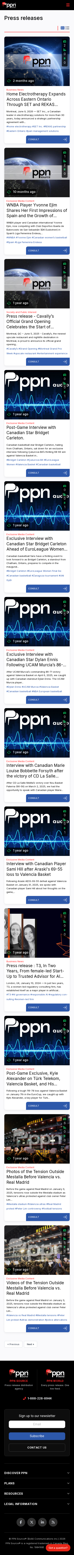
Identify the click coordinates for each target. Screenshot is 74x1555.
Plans (9, 1483)
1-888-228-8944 (40, 1398)
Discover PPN (15, 1473)
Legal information (20, 1504)
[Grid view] (62, 28)
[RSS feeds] (53, 1522)
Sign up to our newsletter (37, 1416)
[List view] (67, 28)
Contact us (37, 1447)
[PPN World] (55, 1374)
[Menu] (68, 5)
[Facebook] (21, 1522)
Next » (30, 1344)
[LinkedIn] (42, 1522)
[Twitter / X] (31, 1522)
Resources (13, 1493)
